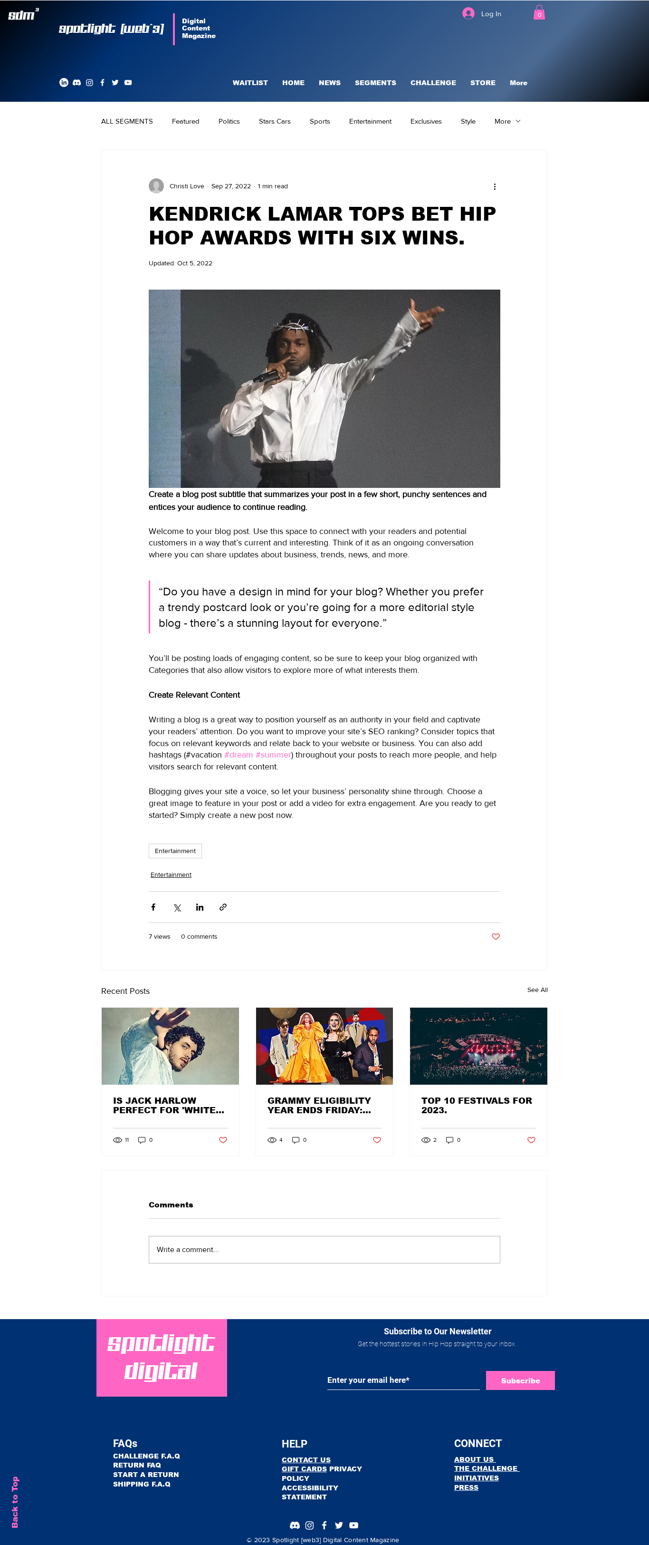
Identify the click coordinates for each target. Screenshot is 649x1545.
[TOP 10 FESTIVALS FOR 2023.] (478, 1046)
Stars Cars (275, 121)
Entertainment (370, 121)
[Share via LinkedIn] (199, 907)
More (503, 121)
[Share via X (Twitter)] (176, 907)
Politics (229, 121)
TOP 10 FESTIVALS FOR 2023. (476, 1105)
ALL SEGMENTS (127, 121)
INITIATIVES (476, 1478)
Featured (186, 121)
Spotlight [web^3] (111, 29)
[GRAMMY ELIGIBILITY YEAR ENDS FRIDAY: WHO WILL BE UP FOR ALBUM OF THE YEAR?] (324, 1046)
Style (468, 121)
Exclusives (426, 121)
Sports (320, 121)
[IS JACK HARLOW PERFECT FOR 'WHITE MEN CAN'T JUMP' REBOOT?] (170, 1046)
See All (537, 989)
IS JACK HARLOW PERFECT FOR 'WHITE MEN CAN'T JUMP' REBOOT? (164, 1105)
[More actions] (494, 186)
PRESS (466, 1487)
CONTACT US (306, 1460)
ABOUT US (475, 1459)
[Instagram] (89, 82)
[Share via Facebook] (153, 907)
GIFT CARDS (304, 1469)
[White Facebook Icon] (102, 82)
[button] (539, 12)
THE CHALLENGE (487, 1468)
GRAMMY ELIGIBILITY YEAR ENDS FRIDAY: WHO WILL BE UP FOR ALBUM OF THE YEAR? (320, 1105)
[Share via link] (223, 907)
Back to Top (14, 1502)
